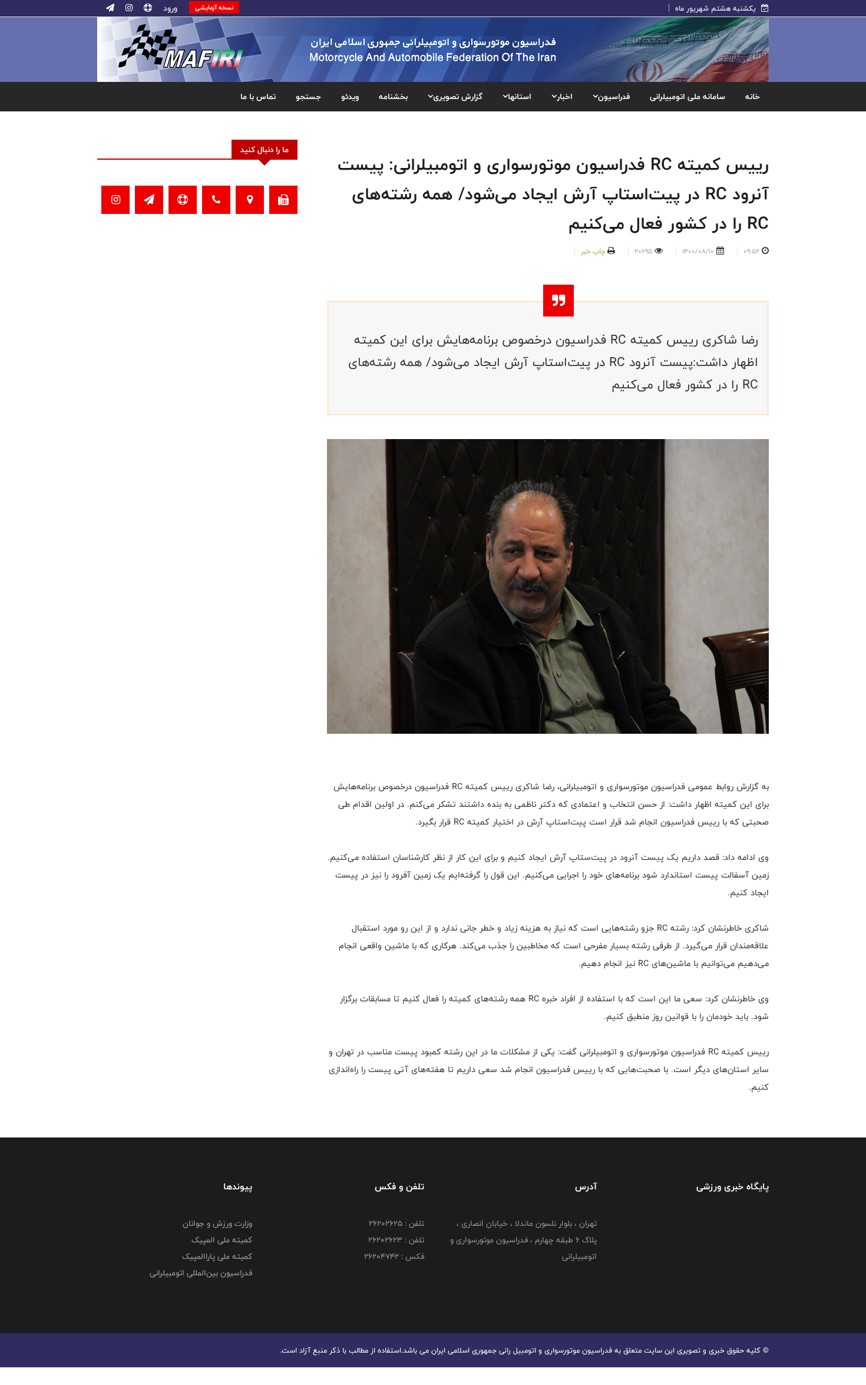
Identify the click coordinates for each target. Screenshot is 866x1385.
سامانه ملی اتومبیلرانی (687, 97)
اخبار (565, 97)
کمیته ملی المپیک (221, 1240)
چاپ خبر (593, 251)
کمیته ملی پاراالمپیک (217, 1256)
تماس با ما (258, 97)
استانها (519, 97)
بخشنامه (393, 97)
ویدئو (350, 97)
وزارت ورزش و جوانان (217, 1223)
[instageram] (128, 8)
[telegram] (110, 8)
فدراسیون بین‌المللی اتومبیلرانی (201, 1273)
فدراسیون (614, 97)
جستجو (308, 97)
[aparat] (146, 8)
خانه (752, 97)
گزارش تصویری (457, 97)
